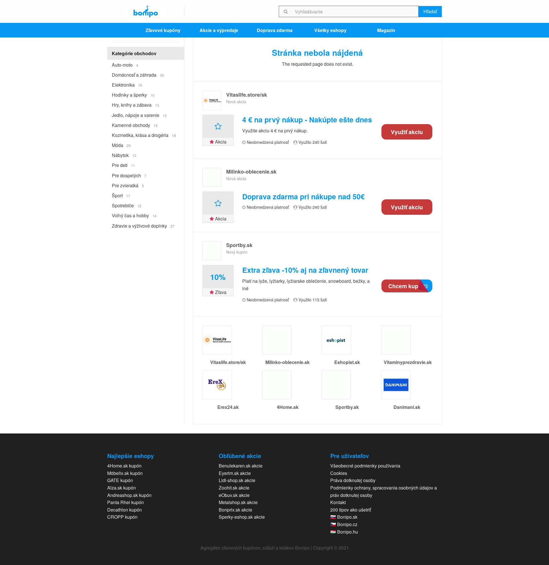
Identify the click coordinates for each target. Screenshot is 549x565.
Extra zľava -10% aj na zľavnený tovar (305, 270)
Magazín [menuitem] (386, 30)
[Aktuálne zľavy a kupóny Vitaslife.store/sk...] (212, 100)
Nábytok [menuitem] (124, 155)
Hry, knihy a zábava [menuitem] (135, 105)
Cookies (338, 473)
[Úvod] (146, 11)
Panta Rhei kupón (125, 502)
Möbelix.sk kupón (125, 473)
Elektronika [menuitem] (127, 84)
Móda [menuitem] (121, 145)
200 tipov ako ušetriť (350, 509)
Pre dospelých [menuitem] (129, 175)
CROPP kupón (122, 517)
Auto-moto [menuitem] (125, 64)
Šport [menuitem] (121, 195)
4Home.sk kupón (124, 465)
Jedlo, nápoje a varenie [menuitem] (139, 115)
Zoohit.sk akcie (234, 487)
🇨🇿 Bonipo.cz (343, 524)
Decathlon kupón (124, 509)
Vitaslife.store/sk (246, 94)
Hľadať (430, 11)
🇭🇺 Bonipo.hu (344, 531)
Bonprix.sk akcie (235, 509)
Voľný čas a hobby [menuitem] (134, 215)
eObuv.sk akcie (234, 495)
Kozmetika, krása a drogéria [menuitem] (144, 135)
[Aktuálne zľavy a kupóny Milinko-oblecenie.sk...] (212, 177)
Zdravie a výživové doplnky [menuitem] (143, 225)
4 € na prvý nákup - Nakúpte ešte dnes (307, 120)
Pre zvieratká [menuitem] (128, 185)
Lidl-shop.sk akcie (237, 480)
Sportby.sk (239, 245)
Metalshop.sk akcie (238, 502)
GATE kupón (120, 480)
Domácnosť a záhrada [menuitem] (138, 74)
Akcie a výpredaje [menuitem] (219, 30)
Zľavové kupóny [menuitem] (163, 30)
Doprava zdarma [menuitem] (275, 30)
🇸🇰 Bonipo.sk (343, 517)
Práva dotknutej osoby (352, 480)
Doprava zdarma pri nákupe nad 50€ (303, 197)
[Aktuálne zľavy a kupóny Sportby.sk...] (212, 251)
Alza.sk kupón (121, 487)
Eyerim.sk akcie (235, 473)
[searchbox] (356, 11)
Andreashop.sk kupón (129, 495)
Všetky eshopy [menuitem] (330, 30)
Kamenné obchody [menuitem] (135, 125)
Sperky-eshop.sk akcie (242, 517)
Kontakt (338, 502)
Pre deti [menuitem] (123, 165)
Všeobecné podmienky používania (365, 465)
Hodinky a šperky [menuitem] (133, 94)
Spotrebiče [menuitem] (126, 205)
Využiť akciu (407, 132)
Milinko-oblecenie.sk (251, 171)
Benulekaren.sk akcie (240, 465)
